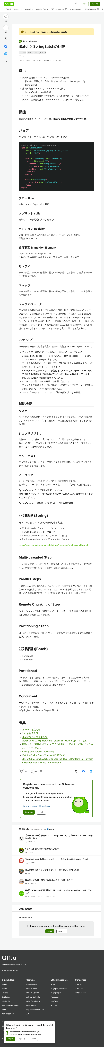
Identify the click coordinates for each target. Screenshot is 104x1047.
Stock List (18, 9)
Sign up (22, 1039)
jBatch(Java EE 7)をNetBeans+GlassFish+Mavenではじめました (54, 740)
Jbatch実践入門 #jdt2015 (35, 737)
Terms (4, 988)
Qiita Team (79, 984)
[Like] (6, 16)
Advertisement (8, 1014)
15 (6, 21)
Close (33, 1039)
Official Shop (80, 993)
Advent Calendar (33, 997)
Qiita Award (31, 1005)
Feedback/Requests (10, 1005)
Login (84, 4)
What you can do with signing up (36, 806)
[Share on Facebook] (6, 46)
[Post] (6, 38)
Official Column (59, 9)
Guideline (6, 997)
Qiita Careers (92, 9)
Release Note (31, 984)
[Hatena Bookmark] (6, 54)
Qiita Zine (79, 988)
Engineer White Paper (35, 1009)
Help (4, 1009)
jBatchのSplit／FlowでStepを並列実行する (43, 755)
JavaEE (23, 52)
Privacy (5, 993)
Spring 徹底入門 (30, 733)
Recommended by (38, 829)
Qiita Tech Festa (33, 1001)
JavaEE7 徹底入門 (31, 729)
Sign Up (61, 931)
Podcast (54, 1005)
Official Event (42, 9)
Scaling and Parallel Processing (38, 751)
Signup (95, 4)
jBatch (30, 52)
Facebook (55, 997)
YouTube (54, 1001)
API (27, 1014)
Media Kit (6, 1001)
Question (29, 9)
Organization (76, 9)
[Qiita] (9, 4)
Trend (8, 9)
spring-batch (40, 52)
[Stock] (6, 28)
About (4, 984)
